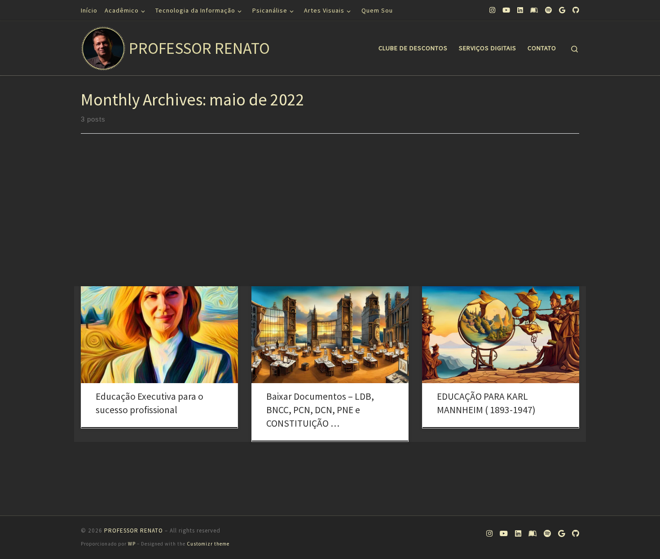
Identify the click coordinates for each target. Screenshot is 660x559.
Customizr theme (208, 544)
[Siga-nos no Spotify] (548, 10)
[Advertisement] (330, 219)
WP (132, 544)
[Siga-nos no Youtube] (506, 10)
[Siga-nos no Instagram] (492, 10)
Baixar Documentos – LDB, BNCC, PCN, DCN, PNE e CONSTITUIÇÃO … (320, 409)
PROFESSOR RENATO (133, 530)
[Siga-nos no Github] (575, 10)
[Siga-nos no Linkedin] (520, 10)
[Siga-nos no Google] (562, 10)
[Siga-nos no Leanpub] (534, 10)
